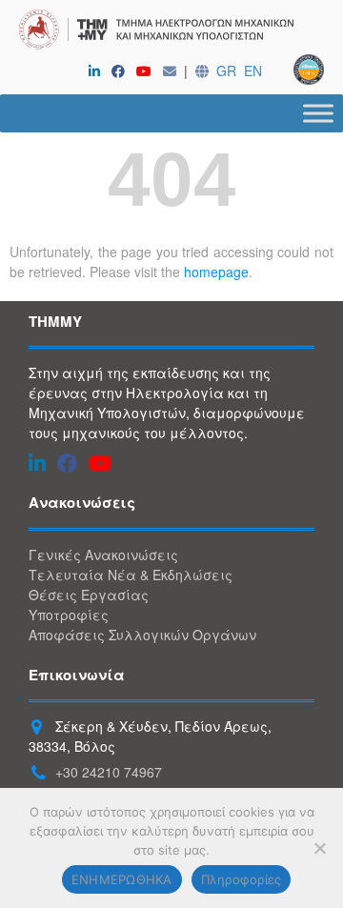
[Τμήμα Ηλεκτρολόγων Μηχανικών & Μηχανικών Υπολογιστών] (171, 32)
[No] (319, 848)
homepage (216, 271)
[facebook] (121, 70)
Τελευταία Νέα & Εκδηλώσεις (130, 574)
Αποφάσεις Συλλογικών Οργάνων (142, 634)
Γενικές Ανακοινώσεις (103, 554)
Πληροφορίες (241, 879)
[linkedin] (98, 70)
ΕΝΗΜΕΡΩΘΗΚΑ (121, 879)
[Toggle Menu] (318, 113)
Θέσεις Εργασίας (89, 594)
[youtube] (147, 70)
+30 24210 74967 (108, 771)
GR (226, 70)
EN (253, 70)
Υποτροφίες (69, 614)
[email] (173, 70)
